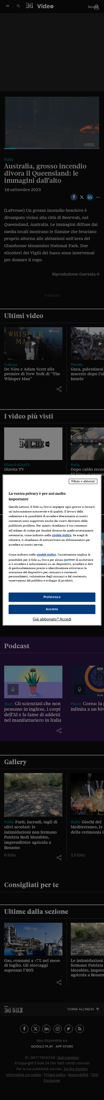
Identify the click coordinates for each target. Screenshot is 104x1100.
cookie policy (61, 535)
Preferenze (52, 597)
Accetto (52, 609)
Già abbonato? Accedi (52, 619)
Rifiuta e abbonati (83, 481)
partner (69, 559)
